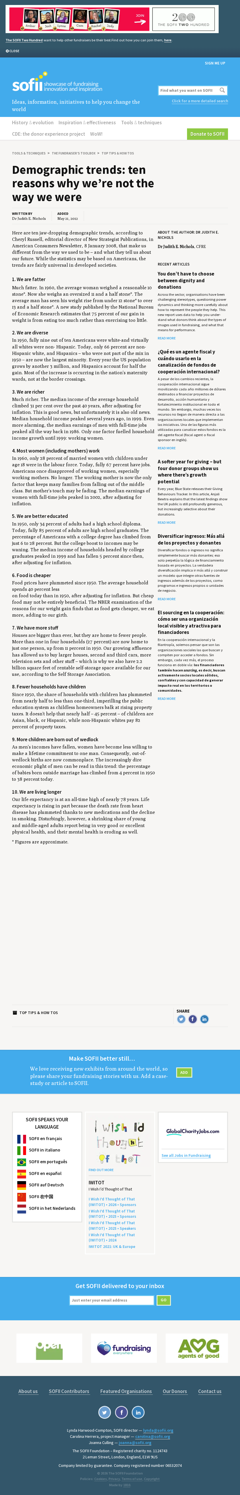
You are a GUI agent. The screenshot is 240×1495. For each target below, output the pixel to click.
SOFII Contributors (69, 1391)
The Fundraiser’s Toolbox (73, 153)
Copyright (152, 1479)
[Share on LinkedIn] (204, 1019)
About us (28, 1391)
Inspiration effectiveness (87, 122)
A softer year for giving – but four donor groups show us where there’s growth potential (190, 471)
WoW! (96, 134)
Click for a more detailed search (200, 100)
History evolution (33, 122)
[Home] (83, 81)
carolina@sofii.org (152, 1436)
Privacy (114, 1479)
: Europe (112, 1246)
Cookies (100, 1479)
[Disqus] (83, 931)
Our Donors (175, 1391)
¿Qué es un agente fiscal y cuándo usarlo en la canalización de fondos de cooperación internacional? (189, 361)
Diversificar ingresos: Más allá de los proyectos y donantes (191, 539)
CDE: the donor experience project (48, 134)
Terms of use (131, 1479)
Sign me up (215, 63)
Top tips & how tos (118, 153)
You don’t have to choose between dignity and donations (186, 280)
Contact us (210, 1391)
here (168, 40)
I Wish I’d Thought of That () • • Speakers (112, 1225)
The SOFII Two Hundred (24, 40)
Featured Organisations (126, 1391)
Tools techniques (141, 122)
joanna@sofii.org (135, 1442)
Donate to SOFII (207, 134)
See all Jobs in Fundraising (186, 1155)
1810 (126, 1485)
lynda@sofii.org (158, 1430)
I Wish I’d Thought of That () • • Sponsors (112, 1202)
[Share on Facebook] (193, 1019)
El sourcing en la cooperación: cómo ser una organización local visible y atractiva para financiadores (191, 622)
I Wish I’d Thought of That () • (112, 1237)
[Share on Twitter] (181, 1019)
